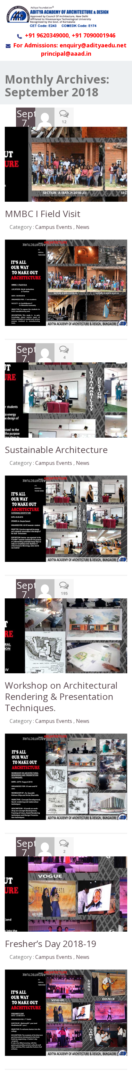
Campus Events (53, 227)
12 (64, 122)
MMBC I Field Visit (42, 213)
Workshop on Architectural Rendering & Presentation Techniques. (61, 696)
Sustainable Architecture (56, 449)
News (82, 227)
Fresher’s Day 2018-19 (50, 943)
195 (64, 593)
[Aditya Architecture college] (57, 16)
